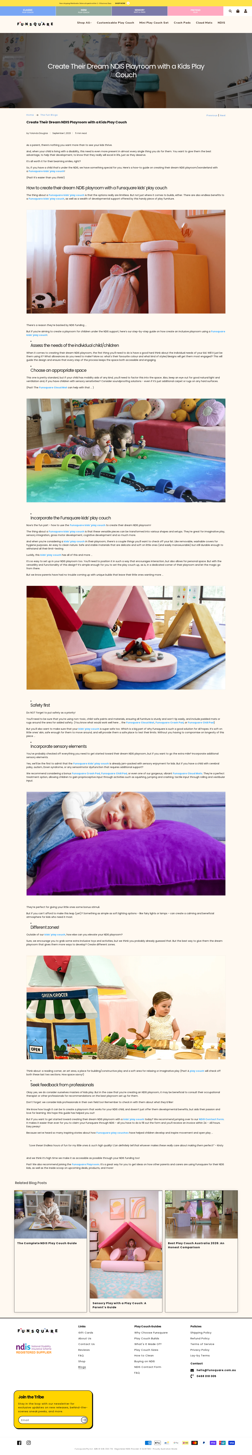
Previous (212, 115)
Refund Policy (199, 1338)
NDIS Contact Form (147, 1367)
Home (30, 115)
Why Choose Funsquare (151, 1332)
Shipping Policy (201, 1332)
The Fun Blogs (49, 115)
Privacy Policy (199, 1350)
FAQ (81, 1355)
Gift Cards (85, 1332)
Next (223, 115)
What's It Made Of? (148, 1344)
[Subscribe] (84, 1420)
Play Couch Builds (146, 1338)
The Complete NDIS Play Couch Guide (47, 1243)
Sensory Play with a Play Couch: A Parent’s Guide (119, 1305)
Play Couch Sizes (146, 1350)
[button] (230, 11)
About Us (84, 1338)
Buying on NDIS (144, 1361)
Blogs (82, 1367)
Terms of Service (202, 1344)
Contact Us (86, 1344)
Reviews (84, 1350)
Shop (82, 1361)
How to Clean (144, 1355)
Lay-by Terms (200, 1355)
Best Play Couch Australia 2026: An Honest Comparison (196, 1245)
